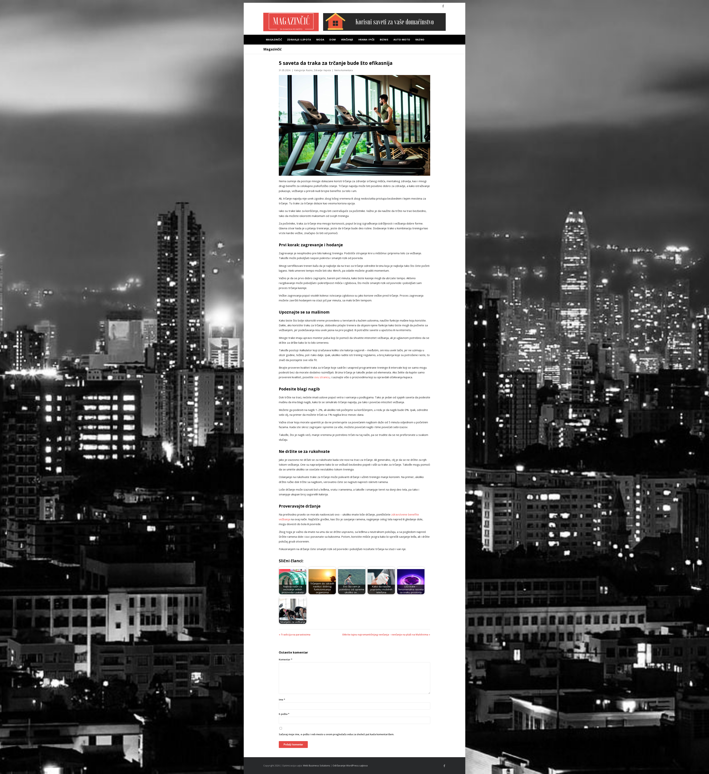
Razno (419, 39)
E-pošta (284, 714)
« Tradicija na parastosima (294, 634)
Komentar (285, 659)
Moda (320, 39)
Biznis (384, 39)
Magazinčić (274, 39)
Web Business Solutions (316, 765)
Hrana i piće (366, 39)
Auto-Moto (401, 39)
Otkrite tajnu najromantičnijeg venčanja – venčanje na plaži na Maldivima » (386, 634)
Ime (282, 699)
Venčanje (347, 39)
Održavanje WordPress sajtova (350, 765)
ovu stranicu (322, 377)
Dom (332, 39)
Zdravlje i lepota (299, 39)
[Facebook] (443, 6)
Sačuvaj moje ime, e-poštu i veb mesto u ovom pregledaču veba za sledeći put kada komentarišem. (336, 734)
